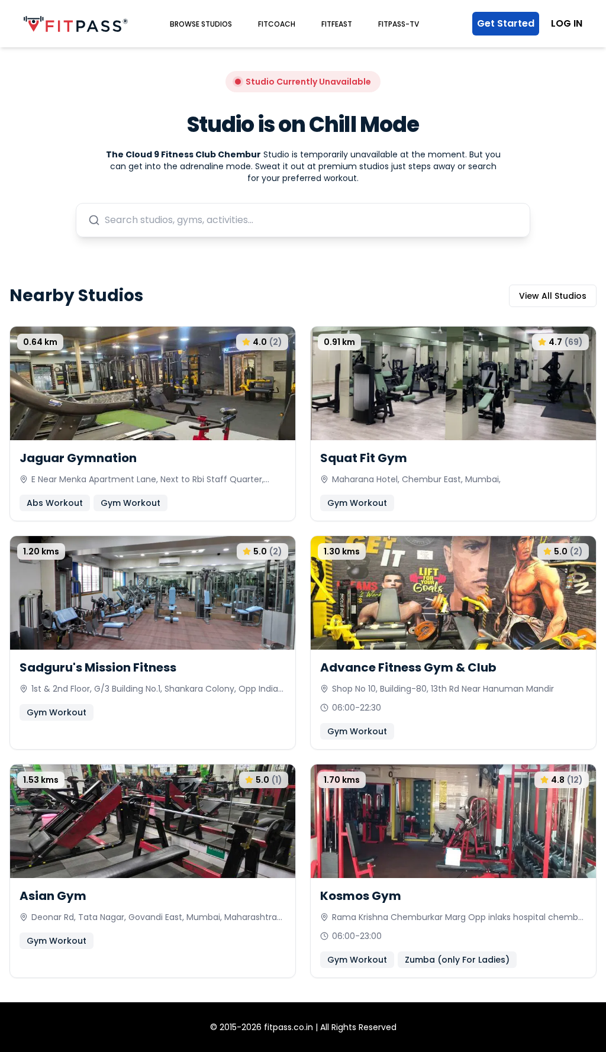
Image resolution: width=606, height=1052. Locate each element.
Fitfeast (336, 24)
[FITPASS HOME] (76, 24)
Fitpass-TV (398, 24)
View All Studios (552, 296)
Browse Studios (201, 24)
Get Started (505, 23)
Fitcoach (276, 24)
